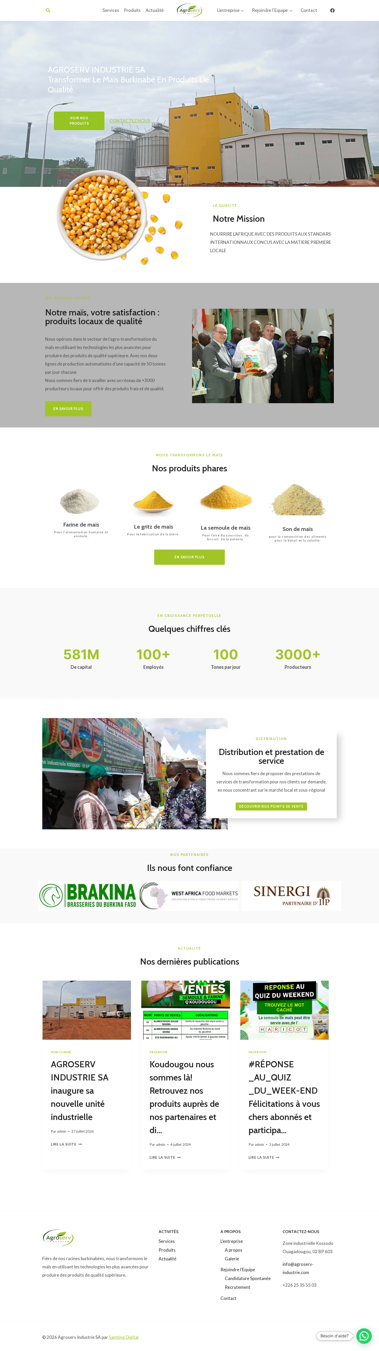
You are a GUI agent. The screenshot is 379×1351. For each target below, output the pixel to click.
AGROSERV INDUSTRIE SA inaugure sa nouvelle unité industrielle (80, 1090)
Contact (309, 10)
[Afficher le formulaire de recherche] (48, 10)
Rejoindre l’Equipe (237, 1269)
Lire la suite (65, 1144)
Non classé (61, 1052)
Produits (132, 10)
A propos (233, 1250)
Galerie (232, 1258)
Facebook (159, 1052)
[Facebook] (332, 10)
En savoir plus (189, 557)
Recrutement (237, 1287)
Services (110, 10)
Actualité (155, 10)
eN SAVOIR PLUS (68, 409)
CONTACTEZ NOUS (130, 120)
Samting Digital (123, 1337)
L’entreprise (231, 1241)
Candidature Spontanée (248, 1278)
